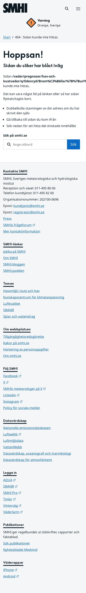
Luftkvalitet (11, 303)
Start (7, 37)
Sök (73, 144)
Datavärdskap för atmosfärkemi (27, 460)
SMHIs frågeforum (38, 224)
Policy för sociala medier (21, 408)
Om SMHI (10, 258)
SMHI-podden (13, 270)
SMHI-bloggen (14, 264)
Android (30, 576)
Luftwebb (31, 434)
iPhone (30, 569)
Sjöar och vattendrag (19, 316)
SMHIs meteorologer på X (43, 388)
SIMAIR (8, 310)
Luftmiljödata (13, 440)
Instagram (32, 401)
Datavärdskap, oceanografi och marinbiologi (37, 453)
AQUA (29, 480)
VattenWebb (12, 447)
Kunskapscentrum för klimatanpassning (33, 297)
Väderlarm (32, 512)
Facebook (32, 375)
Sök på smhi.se (15, 135)
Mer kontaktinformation (21, 231)
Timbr (29, 499)
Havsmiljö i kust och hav (21, 291)
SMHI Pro (31, 492)
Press (7, 218)
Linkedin (31, 395)
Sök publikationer (16, 543)
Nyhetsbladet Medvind (20, 549)
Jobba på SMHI (14, 251)
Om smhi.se (12, 356)
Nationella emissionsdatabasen (27, 428)
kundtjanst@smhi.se (28, 206)
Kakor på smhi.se (16, 343)
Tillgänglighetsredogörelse (23, 336)
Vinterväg (32, 505)
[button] (67, 8)
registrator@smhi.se (28, 212)
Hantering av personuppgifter (26, 349)
